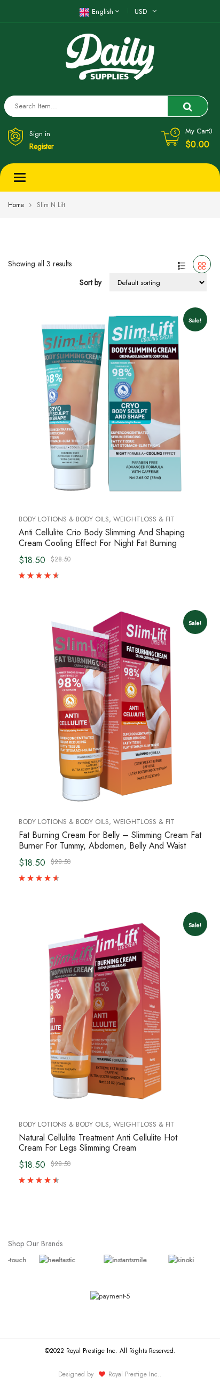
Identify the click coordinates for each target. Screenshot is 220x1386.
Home (16, 205)
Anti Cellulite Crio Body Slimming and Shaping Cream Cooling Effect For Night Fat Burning (102, 537)
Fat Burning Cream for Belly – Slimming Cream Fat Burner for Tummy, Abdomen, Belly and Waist (110, 840)
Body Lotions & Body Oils (64, 519)
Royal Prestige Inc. (134, 1374)
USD (141, 11)
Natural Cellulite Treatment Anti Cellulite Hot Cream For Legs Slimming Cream (98, 1142)
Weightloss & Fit (144, 519)
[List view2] (181, 264)
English (102, 11)
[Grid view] (202, 264)
